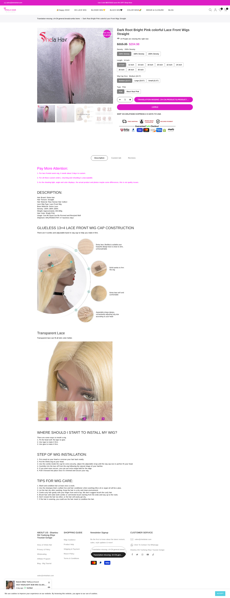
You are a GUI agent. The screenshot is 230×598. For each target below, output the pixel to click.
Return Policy (69, 554)
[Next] (108, 66)
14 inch (121, 65)
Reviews (132, 158)
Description (99, 158)
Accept (220, 593)
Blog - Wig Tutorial (44, 563)
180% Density (139, 54)
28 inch (131, 70)
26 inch (121, 70)
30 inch (140, 70)
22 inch (169, 65)
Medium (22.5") (124, 81)
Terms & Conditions (71, 558)
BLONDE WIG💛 (98, 10)
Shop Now (128, 3)
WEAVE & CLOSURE (155, 10)
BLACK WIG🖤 (116, 10)
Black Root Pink (133, 92)
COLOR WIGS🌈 (134, 10)
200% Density (153, 54)
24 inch (179, 65)
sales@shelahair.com (14, 3)
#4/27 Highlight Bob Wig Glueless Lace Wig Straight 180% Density (31, 585)
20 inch (160, 65)
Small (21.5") (153, 81)
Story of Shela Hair (44, 545)
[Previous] (42, 66)
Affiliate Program (43, 559)
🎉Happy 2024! (63, 10)
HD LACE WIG (80, 10)
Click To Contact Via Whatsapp (146, 545)
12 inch (131, 65)
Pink (120, 92)
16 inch (140, 65)
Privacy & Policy (43, 549)
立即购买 (154, 107)
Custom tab (116, 158)
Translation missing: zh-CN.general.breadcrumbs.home (58, 19)
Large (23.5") (139, 81)
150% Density (124, 54)
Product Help (69, 544)
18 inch (150, 65)
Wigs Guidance (69, 540)
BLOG (171, 10)
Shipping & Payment (72, 549)
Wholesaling (41, 554)
